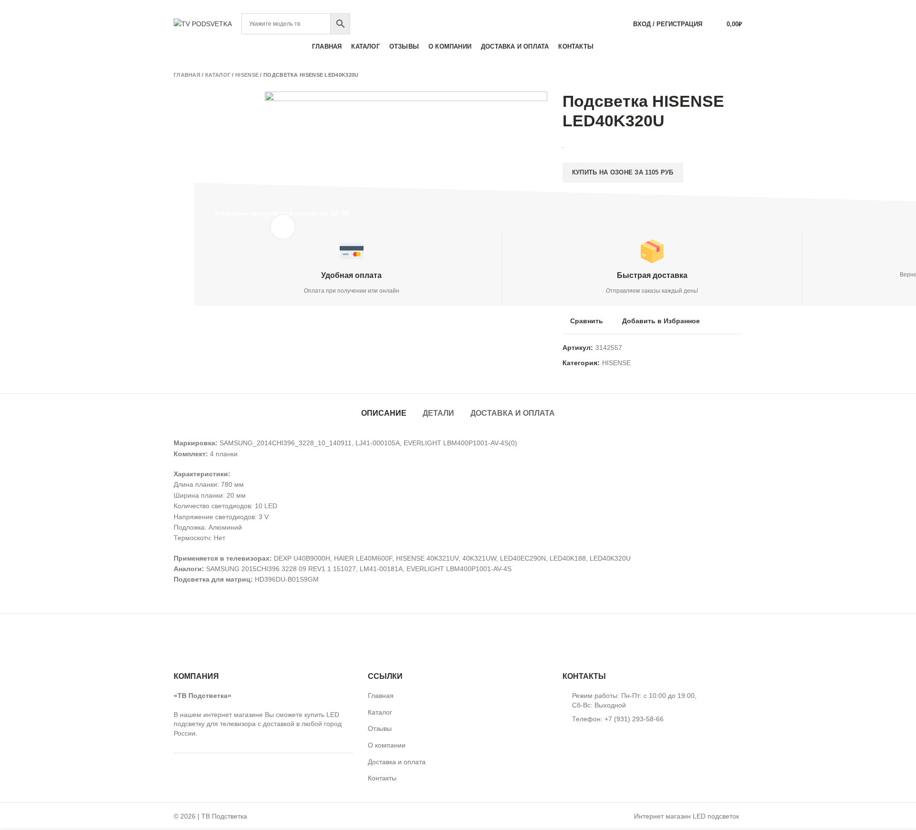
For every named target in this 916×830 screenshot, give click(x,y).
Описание (383, 413)
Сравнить (586, 321)
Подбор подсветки (706, 7)
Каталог (217, 75)
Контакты (382, 778)
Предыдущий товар (718, 75)
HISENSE (247, 75)
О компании (387, 745)
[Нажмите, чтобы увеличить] (283, 227)
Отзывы (380, 728)
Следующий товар (737, 75)
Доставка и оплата (512, 413)
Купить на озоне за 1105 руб (623, 172)
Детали (438, 413)
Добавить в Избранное (661, 321)
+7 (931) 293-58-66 (458, 6)
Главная (187, 75)
